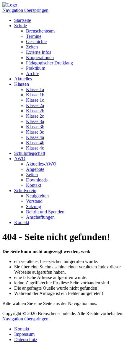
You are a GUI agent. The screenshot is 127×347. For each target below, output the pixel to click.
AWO (19, 158)
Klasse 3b (35, 126)
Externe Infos (38, 52)
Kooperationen (40, 57)
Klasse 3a (35, 121)
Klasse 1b (35, 94)
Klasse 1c (35, 100)
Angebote (35, 169)
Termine (33, 36)
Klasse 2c (35, 116)
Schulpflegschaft (29, 153)
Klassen (21, 84)
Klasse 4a (35, 137)
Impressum (24, 334)
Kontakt (33, 185)
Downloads (37, 179)
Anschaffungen (40, 217)
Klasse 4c (35, 147)
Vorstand (34, 201)
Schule (20, 25)
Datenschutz (25, 339)
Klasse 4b (35, 142)
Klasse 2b (35, 110)
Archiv (32, 73)
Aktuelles (23, 78)
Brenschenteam (40, 30)
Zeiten (32, 46)
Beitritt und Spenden (45, 211)
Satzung (33, 206)
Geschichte (36, 41)
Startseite (22, 20)
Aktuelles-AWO (41, 163)
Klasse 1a (35, 89)
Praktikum (35, 68)
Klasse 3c (35, 131)
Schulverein (25, 190)
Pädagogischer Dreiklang (49, 62)
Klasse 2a (35, 105)
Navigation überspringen (25, 10)
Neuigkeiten (37, 195)
